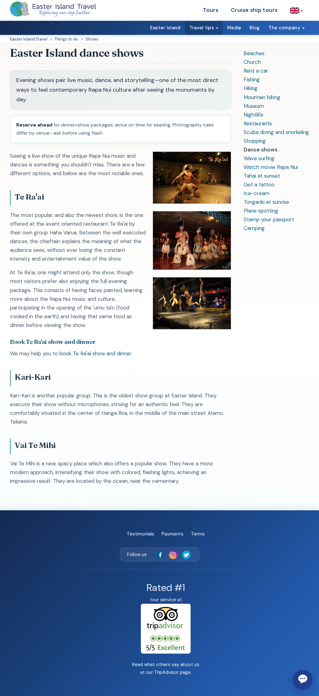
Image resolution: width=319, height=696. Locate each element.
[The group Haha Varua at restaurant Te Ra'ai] (192, 202)
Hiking (251, 88)
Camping (254, 228)
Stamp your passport (269, 219)
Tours (210, 10)
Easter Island (165, 28)
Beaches (254, 53)
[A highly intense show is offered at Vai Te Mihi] (192, 327)
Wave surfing (259, 158)
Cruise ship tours (254, 10)
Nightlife (253, 114)
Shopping (255, 140)
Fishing (252, 79)
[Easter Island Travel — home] (53, 9)
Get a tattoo (259, 184)
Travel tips (201, 28)
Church (252, 62)
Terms (198, 534)
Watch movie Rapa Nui (271, 167)
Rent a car (256, 70)
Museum (254, 106)
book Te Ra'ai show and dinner (95, 353)
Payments (172, 534)
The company (284, 28)
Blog (254, 28)
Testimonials (140, 534)
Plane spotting (261, 210)
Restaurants (258, 123)
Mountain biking (262, 97)
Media (234, 28)
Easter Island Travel (28, 39)
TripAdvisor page (172, 672)
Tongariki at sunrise (266, 202)
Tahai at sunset (262, 175)
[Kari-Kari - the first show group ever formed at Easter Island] (192, 268)
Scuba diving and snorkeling (276, 132)
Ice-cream (256, 193)
